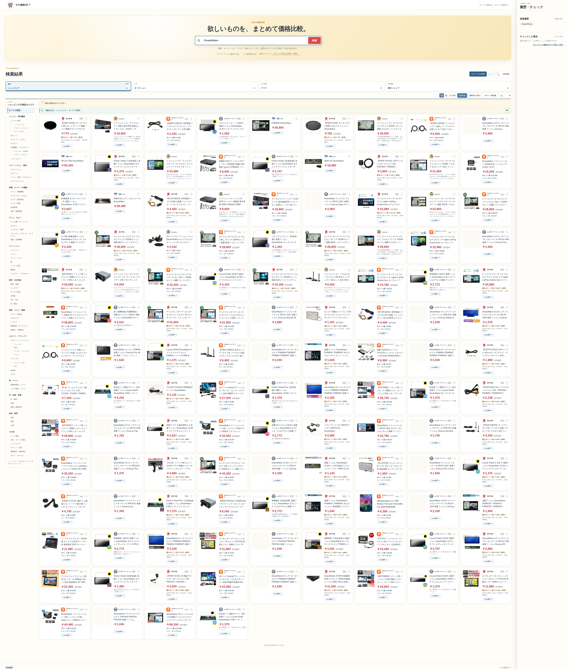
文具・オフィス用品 (18, 440)
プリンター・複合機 (21, 151)
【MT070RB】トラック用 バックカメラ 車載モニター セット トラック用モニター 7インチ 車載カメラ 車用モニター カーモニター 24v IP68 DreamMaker (390, 390)
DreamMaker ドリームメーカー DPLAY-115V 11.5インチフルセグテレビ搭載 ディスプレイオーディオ (390, 428)
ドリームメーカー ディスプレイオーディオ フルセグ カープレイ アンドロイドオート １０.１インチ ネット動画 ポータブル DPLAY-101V (179, 164)
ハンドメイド (15, 443)
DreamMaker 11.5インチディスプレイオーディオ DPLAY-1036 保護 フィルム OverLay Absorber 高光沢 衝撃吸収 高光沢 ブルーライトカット (495, 126)
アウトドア (15, 359)
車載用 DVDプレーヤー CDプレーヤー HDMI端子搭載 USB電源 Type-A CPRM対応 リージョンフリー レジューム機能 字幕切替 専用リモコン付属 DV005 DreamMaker (232, 164)
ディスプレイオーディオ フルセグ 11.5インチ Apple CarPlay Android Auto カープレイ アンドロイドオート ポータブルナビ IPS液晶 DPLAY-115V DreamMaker (390, 277)
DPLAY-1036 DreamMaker (72, 161)
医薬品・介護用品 (17, 330)
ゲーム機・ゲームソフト (19, 222)
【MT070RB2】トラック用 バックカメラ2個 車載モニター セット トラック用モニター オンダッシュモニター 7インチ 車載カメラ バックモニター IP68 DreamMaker (390, 579)
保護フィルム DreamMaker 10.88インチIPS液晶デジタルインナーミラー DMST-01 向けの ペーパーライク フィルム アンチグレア (74, 654)
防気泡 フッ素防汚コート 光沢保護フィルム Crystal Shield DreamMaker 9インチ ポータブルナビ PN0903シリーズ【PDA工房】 (443, 390)
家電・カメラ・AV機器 (18, 187)
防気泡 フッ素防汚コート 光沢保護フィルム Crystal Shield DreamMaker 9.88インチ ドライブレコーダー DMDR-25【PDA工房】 (285, 617)
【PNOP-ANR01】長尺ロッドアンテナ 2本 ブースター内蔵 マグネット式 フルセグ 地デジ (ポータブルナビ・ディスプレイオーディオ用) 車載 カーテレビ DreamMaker (232, 353)
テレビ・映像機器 (17, 192)
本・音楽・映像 (15, 395)
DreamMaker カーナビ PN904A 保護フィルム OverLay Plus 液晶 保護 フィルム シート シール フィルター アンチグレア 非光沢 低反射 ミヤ (127, 352)
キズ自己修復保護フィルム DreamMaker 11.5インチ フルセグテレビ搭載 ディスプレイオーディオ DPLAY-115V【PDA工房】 (74, 239)
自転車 (13, 370)
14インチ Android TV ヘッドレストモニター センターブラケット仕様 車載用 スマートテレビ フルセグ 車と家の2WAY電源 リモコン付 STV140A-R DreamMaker (232, 390)
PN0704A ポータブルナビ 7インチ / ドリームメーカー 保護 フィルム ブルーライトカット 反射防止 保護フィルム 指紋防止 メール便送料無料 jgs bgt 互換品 (443, 617)
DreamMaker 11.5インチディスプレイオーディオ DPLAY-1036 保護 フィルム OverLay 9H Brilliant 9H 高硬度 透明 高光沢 (495, 541)
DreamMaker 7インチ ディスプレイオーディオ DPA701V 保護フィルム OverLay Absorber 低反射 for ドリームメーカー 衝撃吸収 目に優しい (443, 428)
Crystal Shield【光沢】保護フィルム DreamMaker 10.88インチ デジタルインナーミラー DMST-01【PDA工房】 (443, 579)
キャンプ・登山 (19, 363)
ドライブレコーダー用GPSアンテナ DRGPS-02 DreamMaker (337, 428)
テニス (16, 354)
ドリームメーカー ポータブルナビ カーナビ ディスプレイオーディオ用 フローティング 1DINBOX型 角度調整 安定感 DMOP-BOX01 (127, 277)
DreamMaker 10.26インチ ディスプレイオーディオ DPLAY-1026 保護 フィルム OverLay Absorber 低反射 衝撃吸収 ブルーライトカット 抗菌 (285, 466)
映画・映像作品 (16, 407)
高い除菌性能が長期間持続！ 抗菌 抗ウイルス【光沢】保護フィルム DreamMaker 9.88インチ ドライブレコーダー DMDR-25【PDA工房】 (337, 654)
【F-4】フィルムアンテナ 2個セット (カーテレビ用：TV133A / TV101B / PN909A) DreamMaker (74, 390)
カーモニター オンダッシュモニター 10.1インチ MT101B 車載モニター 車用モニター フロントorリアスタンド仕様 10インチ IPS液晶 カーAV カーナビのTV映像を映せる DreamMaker (495, 579)
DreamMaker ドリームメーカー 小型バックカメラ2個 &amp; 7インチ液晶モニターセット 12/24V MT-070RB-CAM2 (74, 617)
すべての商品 (15, 110)
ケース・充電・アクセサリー (21, 177)
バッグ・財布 (15, 266)
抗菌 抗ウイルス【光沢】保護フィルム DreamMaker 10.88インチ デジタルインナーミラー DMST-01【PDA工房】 (232, 654)
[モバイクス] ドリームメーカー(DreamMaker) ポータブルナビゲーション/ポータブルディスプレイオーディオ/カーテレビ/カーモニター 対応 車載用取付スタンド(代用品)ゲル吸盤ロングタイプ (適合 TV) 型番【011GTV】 (179, 239)
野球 (15, 347)
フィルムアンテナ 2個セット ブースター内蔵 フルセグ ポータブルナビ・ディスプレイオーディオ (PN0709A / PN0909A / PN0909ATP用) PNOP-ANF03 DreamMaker (74, 353)
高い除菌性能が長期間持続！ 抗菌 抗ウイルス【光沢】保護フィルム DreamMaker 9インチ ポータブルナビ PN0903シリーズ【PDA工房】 (127, 315)
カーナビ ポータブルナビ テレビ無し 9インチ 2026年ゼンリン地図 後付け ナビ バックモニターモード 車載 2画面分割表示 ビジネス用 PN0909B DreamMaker (232, 240)
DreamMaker (527, 24)
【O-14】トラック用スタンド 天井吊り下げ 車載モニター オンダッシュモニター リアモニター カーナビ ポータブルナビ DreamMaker (179, 466)
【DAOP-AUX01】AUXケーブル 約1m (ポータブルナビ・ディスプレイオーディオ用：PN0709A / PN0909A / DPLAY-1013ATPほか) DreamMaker (495, 352)
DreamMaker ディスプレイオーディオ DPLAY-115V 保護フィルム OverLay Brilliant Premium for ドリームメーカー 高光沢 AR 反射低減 (443, 654)
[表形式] (446, 95)
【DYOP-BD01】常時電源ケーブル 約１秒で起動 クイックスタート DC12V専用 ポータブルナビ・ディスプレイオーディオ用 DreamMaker (390, 315)
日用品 (13, 296)
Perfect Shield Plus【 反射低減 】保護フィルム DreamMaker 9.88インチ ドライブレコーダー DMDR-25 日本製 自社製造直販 (179, 503)
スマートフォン (16, 169)
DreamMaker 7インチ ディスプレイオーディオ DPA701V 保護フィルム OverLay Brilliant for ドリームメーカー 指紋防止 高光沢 (443, 315)
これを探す (66, 146)
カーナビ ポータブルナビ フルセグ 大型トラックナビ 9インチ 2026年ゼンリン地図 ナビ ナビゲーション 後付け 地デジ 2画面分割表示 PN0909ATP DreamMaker (232, 466)
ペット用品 (15, 436)
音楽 (12, 403)
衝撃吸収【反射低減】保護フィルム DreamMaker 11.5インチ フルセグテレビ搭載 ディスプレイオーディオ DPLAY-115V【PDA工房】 (285, 503)
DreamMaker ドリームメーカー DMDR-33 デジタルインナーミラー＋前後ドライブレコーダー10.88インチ (74, 315)
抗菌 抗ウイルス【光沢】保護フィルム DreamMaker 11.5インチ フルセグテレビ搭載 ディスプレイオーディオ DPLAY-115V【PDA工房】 (285, 428)
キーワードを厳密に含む (229, 54)
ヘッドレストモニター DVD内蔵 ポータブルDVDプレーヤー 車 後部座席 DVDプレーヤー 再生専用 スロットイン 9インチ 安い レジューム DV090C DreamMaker (74, 541)
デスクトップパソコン (21, 128)
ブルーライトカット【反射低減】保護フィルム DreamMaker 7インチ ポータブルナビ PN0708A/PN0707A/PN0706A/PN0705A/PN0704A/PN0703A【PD (285, 239)
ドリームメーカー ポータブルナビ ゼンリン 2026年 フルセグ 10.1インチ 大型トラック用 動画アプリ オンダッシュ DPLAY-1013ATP (443, 164)
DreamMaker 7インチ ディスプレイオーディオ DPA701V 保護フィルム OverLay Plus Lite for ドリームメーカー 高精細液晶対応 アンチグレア (337, 617)
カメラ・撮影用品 (17, 199)
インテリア (15, 288)
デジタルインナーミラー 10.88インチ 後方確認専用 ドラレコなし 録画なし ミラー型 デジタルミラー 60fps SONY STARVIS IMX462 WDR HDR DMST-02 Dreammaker (285, 202)
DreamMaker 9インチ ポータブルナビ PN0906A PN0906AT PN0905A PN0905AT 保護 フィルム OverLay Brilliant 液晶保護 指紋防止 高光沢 (390, 617)
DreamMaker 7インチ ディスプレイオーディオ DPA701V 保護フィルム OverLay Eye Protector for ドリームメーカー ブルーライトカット (127, 503)
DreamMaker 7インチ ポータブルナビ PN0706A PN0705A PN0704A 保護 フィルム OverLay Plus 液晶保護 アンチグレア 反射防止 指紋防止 (127, 617)
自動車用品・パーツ (18, 385)
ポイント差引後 (490, 95)
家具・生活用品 (15, 280)
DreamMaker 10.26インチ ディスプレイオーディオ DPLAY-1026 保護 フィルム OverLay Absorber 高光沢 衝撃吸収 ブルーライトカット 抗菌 (443, 503)
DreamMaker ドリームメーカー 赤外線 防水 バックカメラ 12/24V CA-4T (494, 164)
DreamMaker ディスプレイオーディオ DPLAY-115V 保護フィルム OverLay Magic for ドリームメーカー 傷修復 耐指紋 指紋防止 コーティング (337, 201)
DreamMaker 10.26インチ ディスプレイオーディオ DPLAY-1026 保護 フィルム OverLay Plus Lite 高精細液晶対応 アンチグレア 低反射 (495, 315)
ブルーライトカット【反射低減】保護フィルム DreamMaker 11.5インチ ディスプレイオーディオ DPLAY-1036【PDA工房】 (126, 654)
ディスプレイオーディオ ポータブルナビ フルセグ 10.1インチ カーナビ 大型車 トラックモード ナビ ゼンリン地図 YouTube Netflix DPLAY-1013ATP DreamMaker (232, 315)
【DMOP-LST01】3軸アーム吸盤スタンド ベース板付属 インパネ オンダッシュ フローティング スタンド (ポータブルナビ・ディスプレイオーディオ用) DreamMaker (74, 504)
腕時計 (13, 270)
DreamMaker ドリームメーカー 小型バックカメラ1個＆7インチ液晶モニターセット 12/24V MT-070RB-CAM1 (232, 428)
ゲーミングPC (19, 131)
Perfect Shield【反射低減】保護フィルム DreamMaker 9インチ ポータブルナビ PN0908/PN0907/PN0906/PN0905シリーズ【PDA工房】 (495, 617)
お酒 (12, 425)
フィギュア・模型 (17, 229)
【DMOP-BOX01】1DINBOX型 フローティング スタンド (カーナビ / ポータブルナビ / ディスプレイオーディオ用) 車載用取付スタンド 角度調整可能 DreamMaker (232, 504)
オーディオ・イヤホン (19, 196)
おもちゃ (14, 226)
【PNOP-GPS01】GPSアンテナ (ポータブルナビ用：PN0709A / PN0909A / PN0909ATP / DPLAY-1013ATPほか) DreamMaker (390, 164)
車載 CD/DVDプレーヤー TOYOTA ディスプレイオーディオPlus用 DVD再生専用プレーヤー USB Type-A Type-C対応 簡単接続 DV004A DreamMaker (390, 353)
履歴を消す (559, 19)
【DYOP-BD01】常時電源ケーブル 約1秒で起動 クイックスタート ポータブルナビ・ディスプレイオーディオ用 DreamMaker (179, 201)
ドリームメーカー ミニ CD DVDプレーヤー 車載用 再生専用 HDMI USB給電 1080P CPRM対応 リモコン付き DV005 (232, 201)
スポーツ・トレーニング (19, 340)
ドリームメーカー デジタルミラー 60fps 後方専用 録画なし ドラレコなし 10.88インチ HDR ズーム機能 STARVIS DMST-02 (126, 126)
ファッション (14, 246)
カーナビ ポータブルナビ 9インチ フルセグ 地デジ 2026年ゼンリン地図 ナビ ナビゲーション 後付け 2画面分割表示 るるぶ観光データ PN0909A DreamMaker (179, 277)
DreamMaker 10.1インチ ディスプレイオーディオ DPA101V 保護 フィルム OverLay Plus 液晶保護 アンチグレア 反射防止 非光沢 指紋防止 (127, 466)
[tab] (68, 86)
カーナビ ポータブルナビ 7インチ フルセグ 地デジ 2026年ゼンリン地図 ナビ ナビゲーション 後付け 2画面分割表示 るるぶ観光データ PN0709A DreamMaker (495, 202)
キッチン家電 (15, 203)
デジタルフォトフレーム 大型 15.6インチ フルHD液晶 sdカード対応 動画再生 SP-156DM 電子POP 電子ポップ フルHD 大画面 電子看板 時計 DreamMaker (74, 579)
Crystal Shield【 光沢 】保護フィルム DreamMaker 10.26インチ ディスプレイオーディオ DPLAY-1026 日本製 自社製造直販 (495, 466)
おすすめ (462, 95)
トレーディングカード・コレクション (22, 235)
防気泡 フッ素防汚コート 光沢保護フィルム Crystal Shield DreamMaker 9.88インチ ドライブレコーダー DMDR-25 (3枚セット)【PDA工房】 (127, 390)
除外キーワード (265, 54)
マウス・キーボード (21, 154)
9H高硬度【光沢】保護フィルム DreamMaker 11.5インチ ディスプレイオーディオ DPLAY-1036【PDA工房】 (127, 541)
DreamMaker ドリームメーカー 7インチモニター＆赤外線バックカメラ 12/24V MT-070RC (74, 466)
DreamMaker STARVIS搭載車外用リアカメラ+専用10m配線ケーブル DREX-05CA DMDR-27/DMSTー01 (337, 579)
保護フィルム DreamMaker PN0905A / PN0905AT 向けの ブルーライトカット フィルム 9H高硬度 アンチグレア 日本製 (337, 352)
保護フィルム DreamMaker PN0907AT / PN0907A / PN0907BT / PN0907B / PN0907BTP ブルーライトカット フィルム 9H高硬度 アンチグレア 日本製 (495, 503)
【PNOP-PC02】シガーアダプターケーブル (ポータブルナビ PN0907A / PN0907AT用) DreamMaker (390, 654)
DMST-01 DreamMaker (334, 161)
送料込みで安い (475, 95)
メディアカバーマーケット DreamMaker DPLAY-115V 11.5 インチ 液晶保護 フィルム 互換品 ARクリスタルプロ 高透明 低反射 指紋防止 (495, 654)
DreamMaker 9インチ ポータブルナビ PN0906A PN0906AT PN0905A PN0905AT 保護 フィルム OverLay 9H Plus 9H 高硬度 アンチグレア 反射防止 (179, 541)
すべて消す (559, 36)
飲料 (12, 421)
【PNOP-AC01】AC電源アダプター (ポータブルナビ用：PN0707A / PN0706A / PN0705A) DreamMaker (178, 579)
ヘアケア (14, 322)
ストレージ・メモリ (18, 139)
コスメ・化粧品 (16, 314)
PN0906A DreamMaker (281, 123)
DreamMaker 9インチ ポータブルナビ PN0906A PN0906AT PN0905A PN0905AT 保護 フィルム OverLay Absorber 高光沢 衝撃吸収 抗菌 (443, 352)
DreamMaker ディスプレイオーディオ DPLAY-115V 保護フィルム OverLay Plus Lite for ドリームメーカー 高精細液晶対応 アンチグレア (442, 466)
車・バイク (13, 380)
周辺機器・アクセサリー (19, 147)
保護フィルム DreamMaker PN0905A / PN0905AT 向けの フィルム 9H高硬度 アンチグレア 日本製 (337, 503)
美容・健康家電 (16, 211)
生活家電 (14, 207)
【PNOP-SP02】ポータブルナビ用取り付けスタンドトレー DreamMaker (337, 126)
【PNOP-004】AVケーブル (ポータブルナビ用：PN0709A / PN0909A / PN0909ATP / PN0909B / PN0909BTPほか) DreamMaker (495, 390)
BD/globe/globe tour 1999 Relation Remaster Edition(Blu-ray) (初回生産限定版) (390, 504)
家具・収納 (15, 284)
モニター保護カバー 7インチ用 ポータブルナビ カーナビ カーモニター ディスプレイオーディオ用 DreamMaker (337, 315)
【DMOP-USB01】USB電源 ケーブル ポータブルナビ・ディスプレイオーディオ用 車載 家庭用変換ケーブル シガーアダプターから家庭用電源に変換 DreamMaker (179, 126)
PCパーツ (14, 136)
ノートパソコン (19, 124)
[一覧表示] (441, 95)
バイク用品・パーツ (18, 389)
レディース (15, 250)
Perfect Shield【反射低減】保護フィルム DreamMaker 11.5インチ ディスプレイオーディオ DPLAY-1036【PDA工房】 (126, 579)
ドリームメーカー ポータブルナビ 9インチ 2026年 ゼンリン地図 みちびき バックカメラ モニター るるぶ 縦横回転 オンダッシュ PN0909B (390, 126)
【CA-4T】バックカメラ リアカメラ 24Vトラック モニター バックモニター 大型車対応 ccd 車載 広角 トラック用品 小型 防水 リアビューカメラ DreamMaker (390, 541)
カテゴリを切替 (478, 74)
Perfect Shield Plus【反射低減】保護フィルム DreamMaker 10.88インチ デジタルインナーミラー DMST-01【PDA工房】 (285, 390)
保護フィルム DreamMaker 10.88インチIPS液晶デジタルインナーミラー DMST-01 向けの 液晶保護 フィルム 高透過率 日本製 (337, 466)
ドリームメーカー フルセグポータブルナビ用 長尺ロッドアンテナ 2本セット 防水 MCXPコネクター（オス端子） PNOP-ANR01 (337, 277)
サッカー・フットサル (21, 351)
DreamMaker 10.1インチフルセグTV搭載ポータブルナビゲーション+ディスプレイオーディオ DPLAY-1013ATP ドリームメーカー (232, 617)
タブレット (15, 173)
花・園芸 (14, 304)
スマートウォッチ (17, 181)
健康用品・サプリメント (19, 326)
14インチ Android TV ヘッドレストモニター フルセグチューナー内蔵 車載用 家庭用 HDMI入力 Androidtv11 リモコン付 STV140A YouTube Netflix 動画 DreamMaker (232, 579)
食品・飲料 (13, 413)
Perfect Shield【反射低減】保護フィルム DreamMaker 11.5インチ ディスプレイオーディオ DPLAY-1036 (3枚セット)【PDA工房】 (284, 164)
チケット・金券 (16, 447)
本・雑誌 (14, 399)
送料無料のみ (250, 54)
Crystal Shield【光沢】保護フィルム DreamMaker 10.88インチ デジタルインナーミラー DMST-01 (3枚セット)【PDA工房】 (232, 277)
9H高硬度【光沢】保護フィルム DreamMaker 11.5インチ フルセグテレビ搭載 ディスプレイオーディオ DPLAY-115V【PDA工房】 (442, 277)
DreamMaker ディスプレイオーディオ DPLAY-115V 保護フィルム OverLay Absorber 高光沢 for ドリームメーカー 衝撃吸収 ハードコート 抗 (285, 315)
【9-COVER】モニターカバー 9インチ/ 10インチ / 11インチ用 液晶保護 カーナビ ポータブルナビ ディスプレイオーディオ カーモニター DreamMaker (390, 466)
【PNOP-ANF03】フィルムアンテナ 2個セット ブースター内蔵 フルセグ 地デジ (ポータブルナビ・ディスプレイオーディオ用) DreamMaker (442, 126)
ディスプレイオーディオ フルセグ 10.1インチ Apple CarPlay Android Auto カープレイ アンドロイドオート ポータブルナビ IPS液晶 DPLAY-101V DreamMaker (443, 240)
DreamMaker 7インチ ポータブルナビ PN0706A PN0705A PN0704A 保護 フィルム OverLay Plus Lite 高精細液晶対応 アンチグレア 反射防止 (285, 541)
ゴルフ (13, 374)
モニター (14, 143)
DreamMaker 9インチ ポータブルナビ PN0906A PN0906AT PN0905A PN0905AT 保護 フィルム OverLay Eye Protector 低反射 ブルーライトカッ (285, 579)
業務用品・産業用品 (18, 451)
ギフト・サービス (17, 455)
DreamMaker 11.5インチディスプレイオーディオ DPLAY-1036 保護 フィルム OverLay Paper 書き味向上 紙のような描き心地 (127, 428)
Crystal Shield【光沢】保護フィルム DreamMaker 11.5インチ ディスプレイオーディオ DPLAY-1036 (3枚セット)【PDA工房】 (442, 541)
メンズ (13, 254)
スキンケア (15, 318)
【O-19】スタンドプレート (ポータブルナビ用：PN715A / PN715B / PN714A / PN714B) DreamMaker (179, 617)
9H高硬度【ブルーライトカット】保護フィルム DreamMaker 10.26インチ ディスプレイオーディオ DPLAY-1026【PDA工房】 (74, 201)
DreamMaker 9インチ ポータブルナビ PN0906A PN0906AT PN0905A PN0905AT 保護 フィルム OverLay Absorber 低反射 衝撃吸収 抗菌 (337, 390)
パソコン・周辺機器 (17, 116)
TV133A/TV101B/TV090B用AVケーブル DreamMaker (179, 388)
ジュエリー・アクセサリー (20, 273)
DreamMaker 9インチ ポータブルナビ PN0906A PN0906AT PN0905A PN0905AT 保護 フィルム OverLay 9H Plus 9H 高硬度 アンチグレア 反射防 (285, 352)
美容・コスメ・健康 (17, 310)
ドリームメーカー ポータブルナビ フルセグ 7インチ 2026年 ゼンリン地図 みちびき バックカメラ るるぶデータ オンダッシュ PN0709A (390, 239)
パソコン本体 (15, 120)
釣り (15, 366)
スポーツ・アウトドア (18, 336)
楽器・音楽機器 (16, 239)
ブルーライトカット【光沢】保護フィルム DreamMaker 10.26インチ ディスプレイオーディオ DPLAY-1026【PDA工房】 (232, 126)
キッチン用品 (15, 292)
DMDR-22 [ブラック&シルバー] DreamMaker (127, 200)
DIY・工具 (14, 300)
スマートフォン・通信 (18, 165)
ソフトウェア (15, 159)
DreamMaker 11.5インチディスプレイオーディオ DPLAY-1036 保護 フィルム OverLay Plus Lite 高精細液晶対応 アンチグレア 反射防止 (285, 654)
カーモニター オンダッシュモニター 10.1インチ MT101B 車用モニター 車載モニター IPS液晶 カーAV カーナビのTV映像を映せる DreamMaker (232, 541)
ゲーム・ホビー (15, 218)
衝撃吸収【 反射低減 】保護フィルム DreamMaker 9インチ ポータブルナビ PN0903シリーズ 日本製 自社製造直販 (337, 541)
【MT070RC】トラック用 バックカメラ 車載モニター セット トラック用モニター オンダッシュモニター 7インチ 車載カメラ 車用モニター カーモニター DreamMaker (74, 428)
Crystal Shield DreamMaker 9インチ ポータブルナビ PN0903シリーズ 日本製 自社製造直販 (179, 352)
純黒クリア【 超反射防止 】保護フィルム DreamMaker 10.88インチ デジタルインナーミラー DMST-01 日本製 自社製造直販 (179, 428)
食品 (12, 417)
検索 (314, 40)
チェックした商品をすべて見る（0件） (548, 45)
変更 (507, 110)
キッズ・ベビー (16, 258)
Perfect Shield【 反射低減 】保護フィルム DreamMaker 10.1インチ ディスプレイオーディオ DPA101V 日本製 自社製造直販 (127, 164)
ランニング (18, 344)
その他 (11, 432)
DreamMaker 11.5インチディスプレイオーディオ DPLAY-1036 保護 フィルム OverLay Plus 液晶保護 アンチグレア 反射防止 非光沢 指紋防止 (495, 239)
